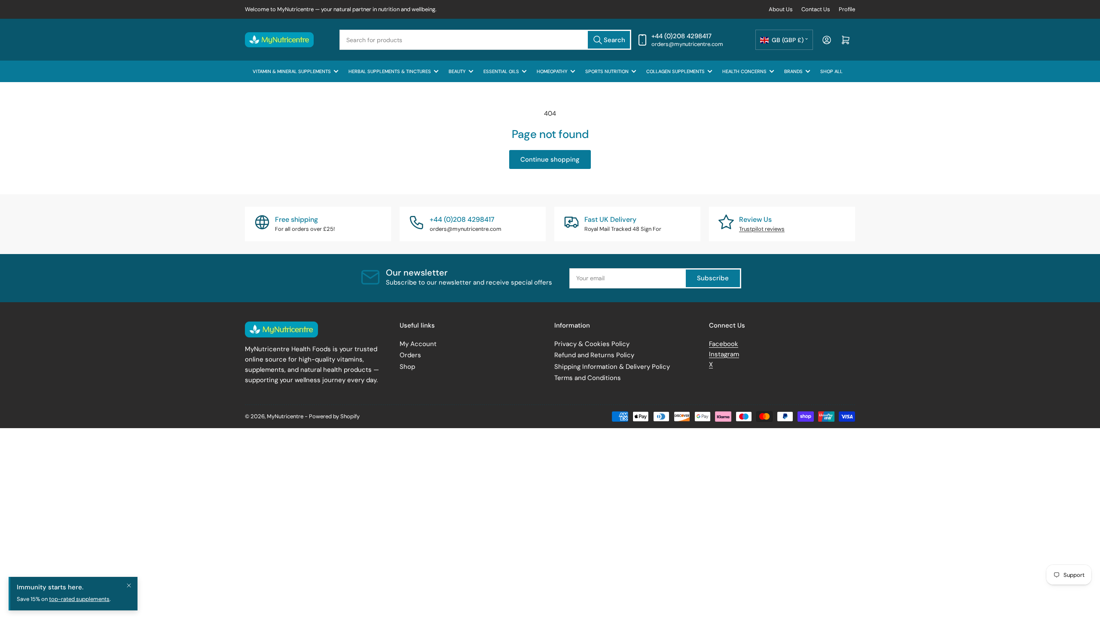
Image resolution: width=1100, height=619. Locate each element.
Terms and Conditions (587, 378)
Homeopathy (552, 71)
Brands (793, 71)
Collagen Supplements (675, 71)
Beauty (457, 71)
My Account (418, 344)
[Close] (129, 585)
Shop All (831, 71)
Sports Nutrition (607, 71)
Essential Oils (501, 71)
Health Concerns (744, 71)
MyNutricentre (285, 416)
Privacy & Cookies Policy (591, 344)
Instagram (724, 354)
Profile (847, 9)
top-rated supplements (79, 599)
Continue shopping (550, 159)
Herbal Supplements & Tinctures (389, 71)
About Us (781, 9)
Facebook (723, 344)
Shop (407, 366)
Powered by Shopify (334, 416)
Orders (410, 355)
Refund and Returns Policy (594, 355)
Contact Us (815, 9)
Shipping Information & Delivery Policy (612, 366)
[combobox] (485, 40)
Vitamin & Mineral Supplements (292, 71)
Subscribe (713, 278)
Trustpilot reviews (762, 229)
